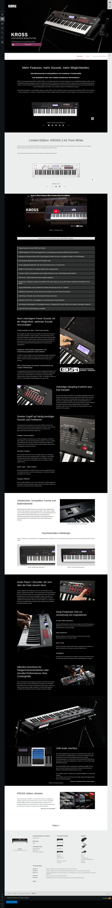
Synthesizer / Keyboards (24, 893)
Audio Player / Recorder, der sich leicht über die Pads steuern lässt (38, 296)
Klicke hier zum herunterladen (48, 808)
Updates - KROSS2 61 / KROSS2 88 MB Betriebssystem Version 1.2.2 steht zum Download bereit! (68, 870)
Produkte (2, 19)
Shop (2, 42)
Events (2, 28)
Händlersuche (2, 37)
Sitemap (108, 893)
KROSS (33, 893)
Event (34, 843)
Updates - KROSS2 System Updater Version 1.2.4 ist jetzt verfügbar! (61, 868)
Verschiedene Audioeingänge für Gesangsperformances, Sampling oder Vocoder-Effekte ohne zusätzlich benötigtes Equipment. (55, 304)
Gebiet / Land (2, 897)
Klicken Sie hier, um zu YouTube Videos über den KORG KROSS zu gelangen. (56, 238)
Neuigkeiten (2, 894)
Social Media (2, 900)
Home (2, 14)
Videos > (56, 825)
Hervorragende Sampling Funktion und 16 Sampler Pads (35, 260)
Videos (87, 56)
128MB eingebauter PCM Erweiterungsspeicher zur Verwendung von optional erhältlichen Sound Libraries (49, 252)
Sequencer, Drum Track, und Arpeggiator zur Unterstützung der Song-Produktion (41, 300)
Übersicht (80, 56)
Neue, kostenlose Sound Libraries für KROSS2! (56, 875)
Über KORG (2, 905)
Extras (2, 24)
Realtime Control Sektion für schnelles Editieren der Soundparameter (38, 269)
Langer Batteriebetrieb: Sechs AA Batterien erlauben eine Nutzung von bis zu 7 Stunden (43, 287)
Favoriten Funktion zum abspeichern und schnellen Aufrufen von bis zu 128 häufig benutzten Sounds (47, 273)
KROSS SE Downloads (38, 851)
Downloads (35, 850)
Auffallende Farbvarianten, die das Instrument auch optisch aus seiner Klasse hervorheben (44, 291)
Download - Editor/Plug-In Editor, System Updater (82, 781)
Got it (11, 902)
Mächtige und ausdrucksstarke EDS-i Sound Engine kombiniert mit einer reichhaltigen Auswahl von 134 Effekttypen (51, 256)
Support (2, 33)
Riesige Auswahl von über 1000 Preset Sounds (32, 248)
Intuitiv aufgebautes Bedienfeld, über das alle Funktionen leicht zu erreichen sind (41, 265)
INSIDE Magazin (36, 848)
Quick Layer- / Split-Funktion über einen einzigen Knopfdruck (36, 277)
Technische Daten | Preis (99, 56)
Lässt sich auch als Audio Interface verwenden (32, 308)
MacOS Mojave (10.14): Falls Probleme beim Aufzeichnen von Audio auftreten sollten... (65, 877)
